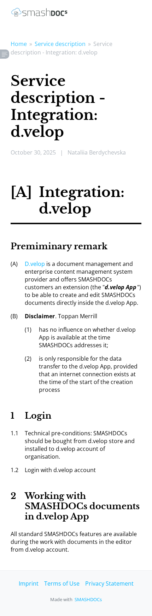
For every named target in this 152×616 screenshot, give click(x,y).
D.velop (35, 264)
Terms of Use (62, 583)
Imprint (29, 583)
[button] (4, 54)
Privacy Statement (109, 583)
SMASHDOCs (88, 599)
